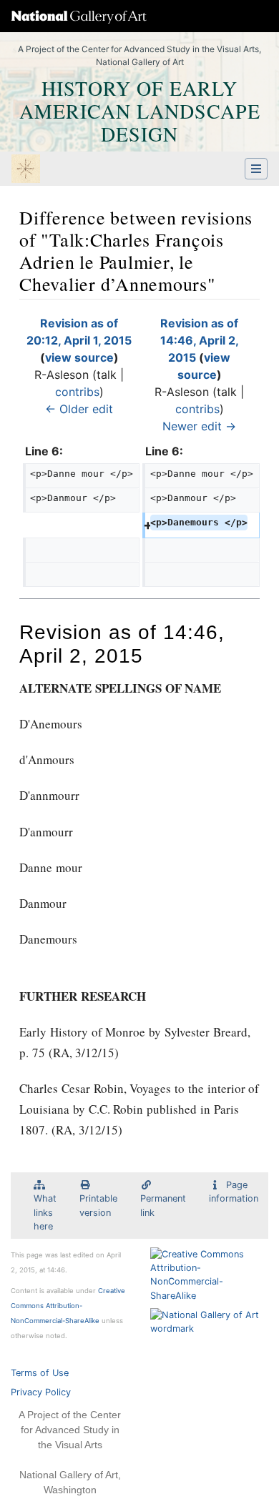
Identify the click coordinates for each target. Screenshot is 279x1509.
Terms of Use (40, 1372)
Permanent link (163, 1205)
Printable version (98, 1205)
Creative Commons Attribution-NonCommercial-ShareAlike (68, 1306)
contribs (77, 392)
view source (79, 357)
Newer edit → (199, 426)
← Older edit (79, 409)
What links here (45, 1212)
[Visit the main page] (25, 170)
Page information (233, 1191)
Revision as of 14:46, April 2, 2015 (199, 340)
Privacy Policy (41, 1392)
